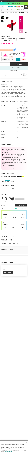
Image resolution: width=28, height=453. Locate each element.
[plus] (7, 64)
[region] (14, 446)
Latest (5, 208)
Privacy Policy (8, 451)
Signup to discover (7, 272)
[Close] (26, 442)
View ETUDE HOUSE (8, 243)
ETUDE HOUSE (5, 36)
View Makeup (6, 236)
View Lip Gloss (6, 240)
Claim (18, 59)
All (2, 208)
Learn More (7, 180)
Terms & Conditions (8, 181)
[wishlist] (13, 40)
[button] (26, 7)
